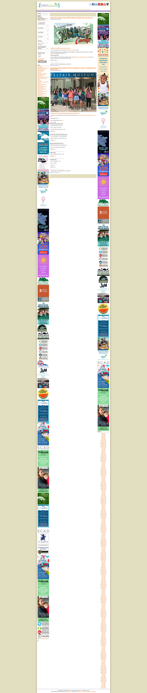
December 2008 (103, 679)
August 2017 (103, 560)
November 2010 (103, 655)
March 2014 (103, 608)
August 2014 (103, 602)
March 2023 (103, 481)
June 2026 (103, 435)
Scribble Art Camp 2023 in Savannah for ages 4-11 (61, 48)
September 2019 (103, 531)
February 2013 (103, 624)
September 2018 (103, 545)
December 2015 (103, 584)
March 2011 (103, 651)
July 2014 (103, 604)
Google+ (99, 4)
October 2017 (103, 558)
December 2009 (103, 668)
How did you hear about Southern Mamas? (43, 47)
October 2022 (103, 487)
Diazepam (79, 691)
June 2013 (103, 619)
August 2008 (103, 681)
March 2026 (103, 439)
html (40, 54)
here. (57, 60)
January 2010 (103, 667)
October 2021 (103, 501)
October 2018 (103, 544)
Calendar (53, 9)
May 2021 (103, 507)
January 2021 (103, 512)
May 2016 (103, 578)
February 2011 (103, 652)
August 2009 (103, 673)
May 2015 (103, 592)
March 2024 (103, 467)
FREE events (47, 9)
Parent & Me (81, 9)
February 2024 (103, 468)
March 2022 (103, 495)
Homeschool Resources (42, 78)
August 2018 (103, 546)
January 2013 (103, 625)
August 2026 (103, 433)
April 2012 (103, 635)
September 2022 (103, 488)
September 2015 (103, 587)
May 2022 (103, 493)
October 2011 (103, 642)
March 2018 (103, 552)
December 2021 (103, 499)
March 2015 (103, 594)
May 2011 (103, 648)
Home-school (88, 9)
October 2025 (103, 445)
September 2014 (103, 601)
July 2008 (103, 682)
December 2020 (103, 513)
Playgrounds (40, 66)
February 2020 (103, 525)
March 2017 (103, 566)
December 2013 (103, 612)
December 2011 (103, 640)
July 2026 (103, 434)
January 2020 (103, 526)
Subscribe (90, 4)
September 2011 (103, 644)
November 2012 (103, 627)
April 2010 (103, 664)
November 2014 (103, 599)
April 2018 (103, 551)
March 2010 (103, 665)
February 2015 (103, 595)
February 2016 (103, 581)
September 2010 (103, 658)
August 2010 (103, 659)
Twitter (96, 4)
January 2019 (103, 540)
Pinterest (102, 4)
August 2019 (103, 532)
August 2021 (103, 504)
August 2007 (103, 687)
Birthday (43, 41)
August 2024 (103, 461)
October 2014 (103, 600)
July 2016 (103, 575)
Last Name (43, 32)
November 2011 (103, 641)
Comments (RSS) (92, 691)
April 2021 (103, 508)
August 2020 (103, 518)
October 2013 (103, 614)
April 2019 (103, 537)
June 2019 (103, 534)
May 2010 (103, 662)
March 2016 (103, 580)
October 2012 (103, 628)
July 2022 (103, 491)
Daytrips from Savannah (42, 96)
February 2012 (103, 638)
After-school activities (74, 9)
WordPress (68, 691)
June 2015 (103, 591)
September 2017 (103, 559)
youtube (104, 4)
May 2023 (103, 479)
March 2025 (103, 453)
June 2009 (103, 675)
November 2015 (103, 585)
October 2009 (103, 671)
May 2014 (103, 606)
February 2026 (103, 440)
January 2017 (103, 568)
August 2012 (103, 631)
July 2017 (103, 561)
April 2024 (103, 466)
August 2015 (103, 588)
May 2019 (103, 535)
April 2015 (103, 593)
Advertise (43, 9)
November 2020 (103, 514)
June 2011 (103, 647)
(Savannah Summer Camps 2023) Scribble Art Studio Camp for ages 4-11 (72, 17)
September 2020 (103, 517)
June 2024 (103, 464)
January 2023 (103, 484)
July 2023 (103, 477)
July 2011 (103, 646)
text (40, 56)
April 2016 (103, 579)
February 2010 (103, 666)
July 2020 (103, 519)
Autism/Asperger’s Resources (43, 77)
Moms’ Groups (40, 71)
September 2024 (103, 460)
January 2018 (103, 554)
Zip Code (43, 36)
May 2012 (103, 634)
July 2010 (103, 660)
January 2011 (103, 653)
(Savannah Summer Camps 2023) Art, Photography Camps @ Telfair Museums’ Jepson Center (73, 68)
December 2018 (103, 541)
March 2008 (103, 686)
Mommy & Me (40, 76)
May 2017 (103, 564)
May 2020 (103, 521)
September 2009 (103, 672)
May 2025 (103, 451)
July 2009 (103, 674)
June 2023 (103, 478)
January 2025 (103, 455)
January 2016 (103, 582)
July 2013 (103, 618)
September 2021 (103, 502)
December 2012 (103, 626)
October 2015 (103, 586)
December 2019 (103, 527)
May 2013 (103, 620)
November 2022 (103, 486)
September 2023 (103, 474)
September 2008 (103, 680)
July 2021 (103, 505)
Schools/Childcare (59, 9)
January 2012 (103, 639)
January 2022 (103, 498)
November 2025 (103, 444)
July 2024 (103, 462)
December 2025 (103, 442)
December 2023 (103, 471)
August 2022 (103, 489)
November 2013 (103, 613)
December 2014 (103, 598)
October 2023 (103, 473)
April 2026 (103, 438)
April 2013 (103, 621)
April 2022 (103, 494)
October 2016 (103, 572)
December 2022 (103, 485)
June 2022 (103, 492)
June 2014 (103, 605)
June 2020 (103, 520)
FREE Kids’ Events (41, 74)
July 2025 (103, 448)
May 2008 (103, 685)
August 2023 (103, 475)
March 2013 (103, 622)
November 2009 (103, 669)
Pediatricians (66, 9)
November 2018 (103, 542)
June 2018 (103, 548)
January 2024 (103, 469)
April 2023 (103, 480)
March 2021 (103, 509)
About (39, 9)
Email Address (43, 23)
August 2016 (103, 574)
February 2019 (103, 539)
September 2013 (103, 615)
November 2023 (103, 472)
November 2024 (103, 458)
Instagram (107, 4)
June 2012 (103, 633)
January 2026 (103, 441)
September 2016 (103, 573)
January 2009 (103, 678)
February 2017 (103, 567)
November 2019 (103, 528)
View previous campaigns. (41, 59)
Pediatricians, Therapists (42, 73)
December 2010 (103, 654)
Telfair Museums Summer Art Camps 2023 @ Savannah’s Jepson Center (65, 113)
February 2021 (103, 511)
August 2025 (103, 447)
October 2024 (103, 459)
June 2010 (103, 661)
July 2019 (103, 533)
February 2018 (103, 553)
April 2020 (103, 522)
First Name (43, 28)
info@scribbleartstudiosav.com (82, 57)
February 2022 (103, 497)
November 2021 (103, 500)
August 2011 (103, 645)
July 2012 (103, 632)
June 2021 (103, 506)
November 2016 (103, 571)
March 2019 (103, 538)
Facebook (93, 4)
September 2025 (103, 446)
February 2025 (103, 454)
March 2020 (103, 524)
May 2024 (103, 465)
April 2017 (103, 565)
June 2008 (103, 684)
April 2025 (103, 452)
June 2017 (103, 562)
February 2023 (103, 482)
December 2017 (103, 555)
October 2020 (103, 515)
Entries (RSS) (84, 691)
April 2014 (103, 607)
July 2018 (103, 547)
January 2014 (103, 611)
